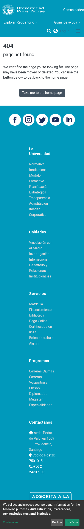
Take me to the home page (42, 93)
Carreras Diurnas (41, 371)
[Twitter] (42, 119)
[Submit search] (49, 31)
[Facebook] (15, 119)
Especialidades (40, 405)
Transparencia (39, 198)
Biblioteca (36, 315)
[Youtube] (55, 119)
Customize (10, 522)
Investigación (39, 254)
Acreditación (38, 203)
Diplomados (38, 394)
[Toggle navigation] (78, 31)
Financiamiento (40, 310)
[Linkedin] (69, 119)
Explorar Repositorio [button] (19, 22)
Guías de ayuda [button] (66, 22)
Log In (65, 31)
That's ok (72, 522)
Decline (57, 522)
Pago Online (38, 321)
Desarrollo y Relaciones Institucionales (40, 270)
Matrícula (36, 304)
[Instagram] (28, 119)
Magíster (36, 399)
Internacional (38, 259)
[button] (55, 31)
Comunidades (73, 10)
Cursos (34, 388)
